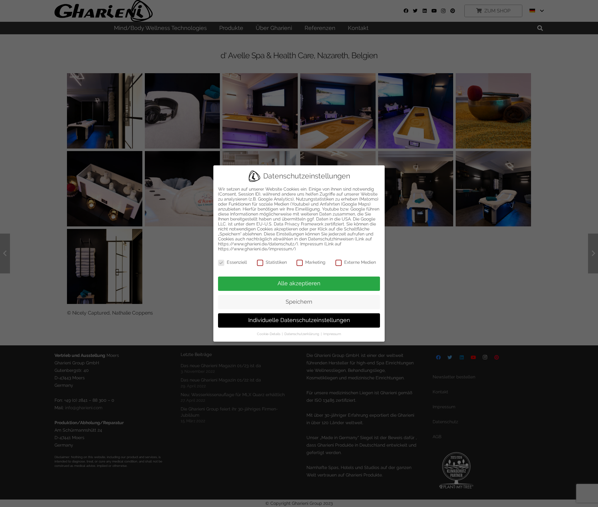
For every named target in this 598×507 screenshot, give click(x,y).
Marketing (315, 262)
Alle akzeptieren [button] (299, 283)
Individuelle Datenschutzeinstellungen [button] (299, 320)
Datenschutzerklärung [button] (302, 334)
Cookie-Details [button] (269, 334)
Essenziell (237, 262)
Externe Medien (360, 262)
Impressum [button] (332, 334)
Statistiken (276, 262)
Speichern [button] (299, 302)
